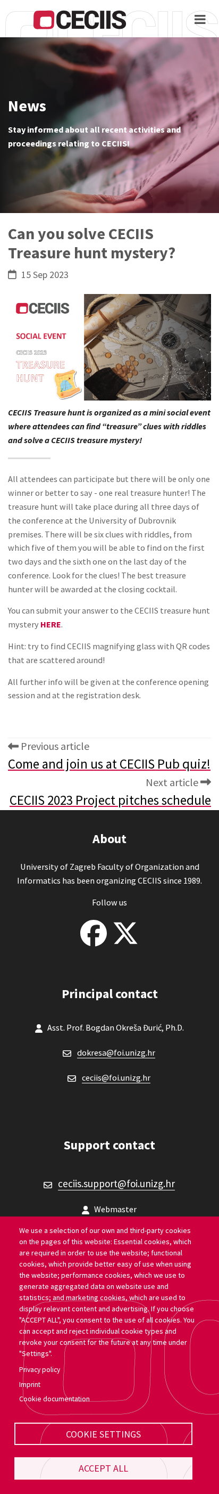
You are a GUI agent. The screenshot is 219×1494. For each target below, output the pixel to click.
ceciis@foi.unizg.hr (116, 1077)
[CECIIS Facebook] (93, 930)
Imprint (29, 1384)
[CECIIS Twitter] (125, 930)
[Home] (79, 19)
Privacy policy (39, 1369)
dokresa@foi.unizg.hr (116, 1052)
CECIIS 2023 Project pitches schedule (110, 800)
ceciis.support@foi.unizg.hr (116, 1183)
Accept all (103, 1468)
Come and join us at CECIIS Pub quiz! (109, 763)
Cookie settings (103, 1434)
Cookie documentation (54, 1398)
